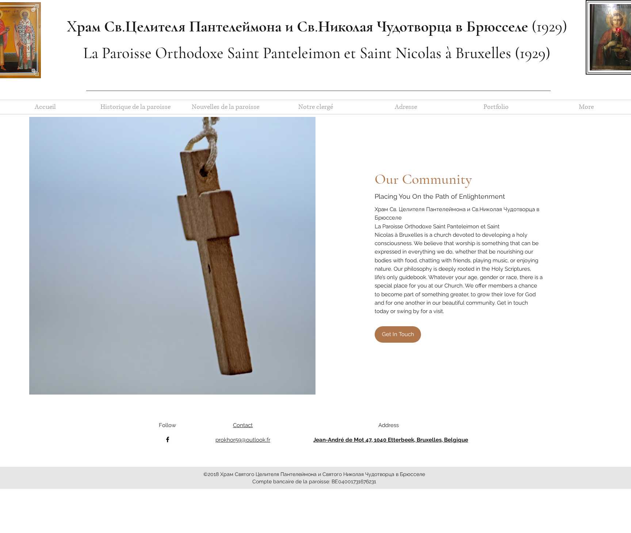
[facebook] (167, 439)
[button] (398, 334)
